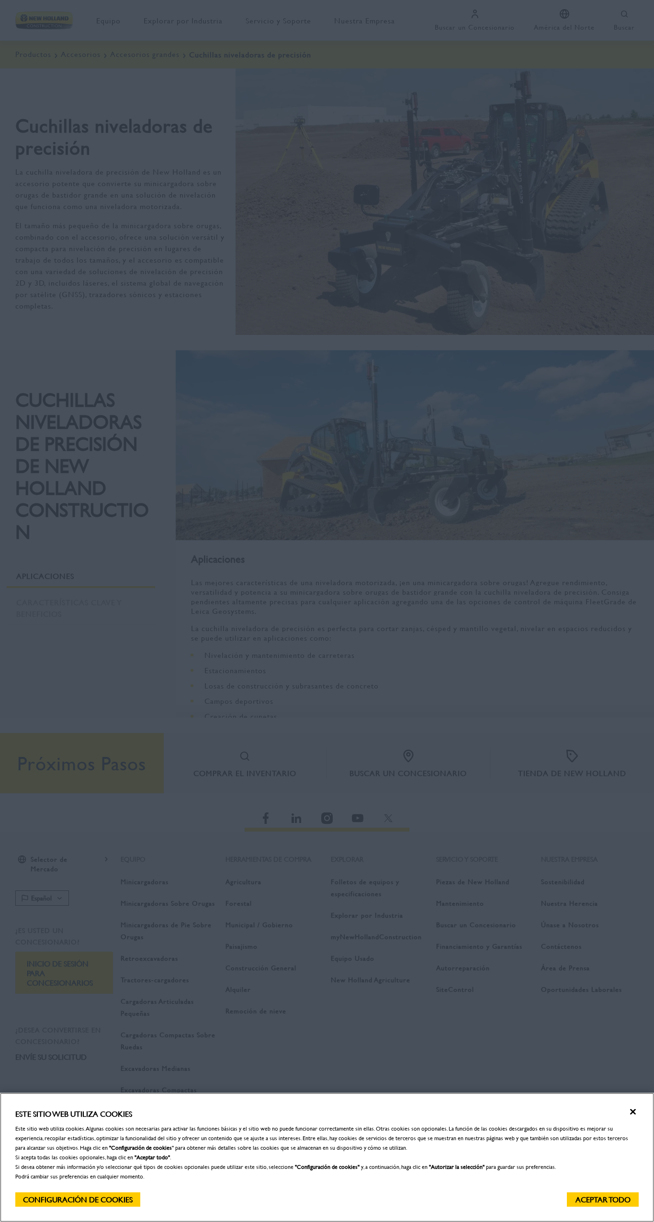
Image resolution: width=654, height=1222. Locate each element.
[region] (327, 1157)
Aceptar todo (603, 1199)
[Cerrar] (633, 1112)
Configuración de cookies (78, 1199)
